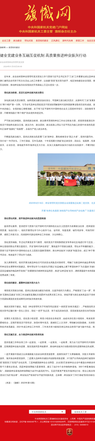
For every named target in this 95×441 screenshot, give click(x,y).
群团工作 (80, 40)
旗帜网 (3, 47)
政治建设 (17, 40)
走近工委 (6, 40)
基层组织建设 (42, 40)
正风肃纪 (55, 40)
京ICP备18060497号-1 (28, 421)
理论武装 (29, 40)
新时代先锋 (67, 40)
